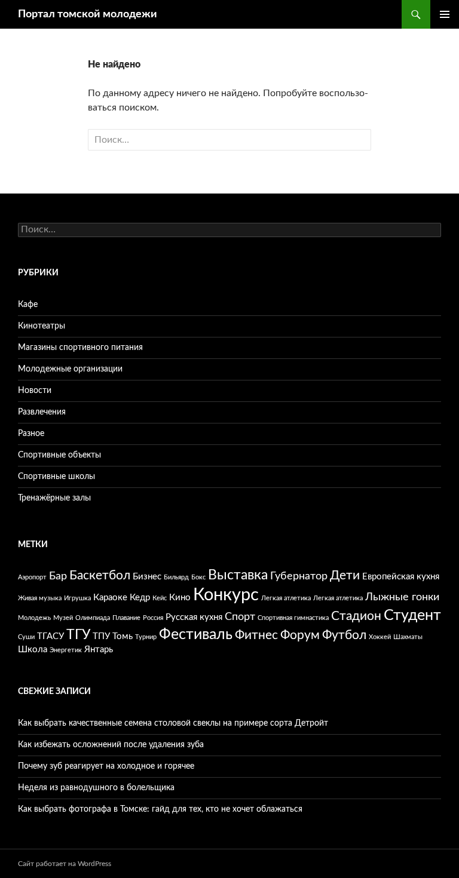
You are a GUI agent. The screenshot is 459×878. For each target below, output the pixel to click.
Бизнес (147, 576)
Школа (32, 649)
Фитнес (256, 635)
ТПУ (101, 636)
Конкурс (226, 595)
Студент (412, 615)
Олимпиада (92, 618)
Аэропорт (32, 577)
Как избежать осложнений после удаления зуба (111, 745)
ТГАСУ (50, 636)
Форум (300, 635)
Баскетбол (99, 575)
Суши (26, 637)
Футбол (344, 635)
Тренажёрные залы (54, 498)
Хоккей (380, 637)
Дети (345, 575)
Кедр (140, 597)
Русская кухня (194, 617)
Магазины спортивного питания (80, 347)
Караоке (110, 597)
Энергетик (66, 650)
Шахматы (408, 637)
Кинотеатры (41, 326)
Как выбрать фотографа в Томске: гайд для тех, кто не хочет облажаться (160, 809)
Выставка (238, 575)
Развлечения (42, 412)
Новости (34, 390)
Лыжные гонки (402, 597)
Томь (122, 636)
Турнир (146, 637)
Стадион (356, 616)
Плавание (126, 618)
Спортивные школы (56, 476)
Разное (31, 433)
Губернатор (299, 576)
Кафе (28, 304)
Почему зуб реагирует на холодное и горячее (106, 766)
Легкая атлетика (286, 598)
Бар (58, 576)
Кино (180, 597)
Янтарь (98, 649)
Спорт (240, 617)
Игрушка (77, 598)
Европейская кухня (400, 576)
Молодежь (34, 618)
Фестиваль (195, 634)
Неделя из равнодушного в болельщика (96, 788)
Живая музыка (40, 598)
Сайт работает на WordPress (64, 863)
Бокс (198, 577)
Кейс (159, 598)
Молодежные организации (70, 369)
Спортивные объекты (59, 455)
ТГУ (78, 634)
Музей (63, 618)
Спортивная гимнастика (293, 618)
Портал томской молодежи (87, 14)
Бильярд (176, 577)
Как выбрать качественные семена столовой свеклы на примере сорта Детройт (173, 723)
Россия (153, 618)
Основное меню (444, 14)
